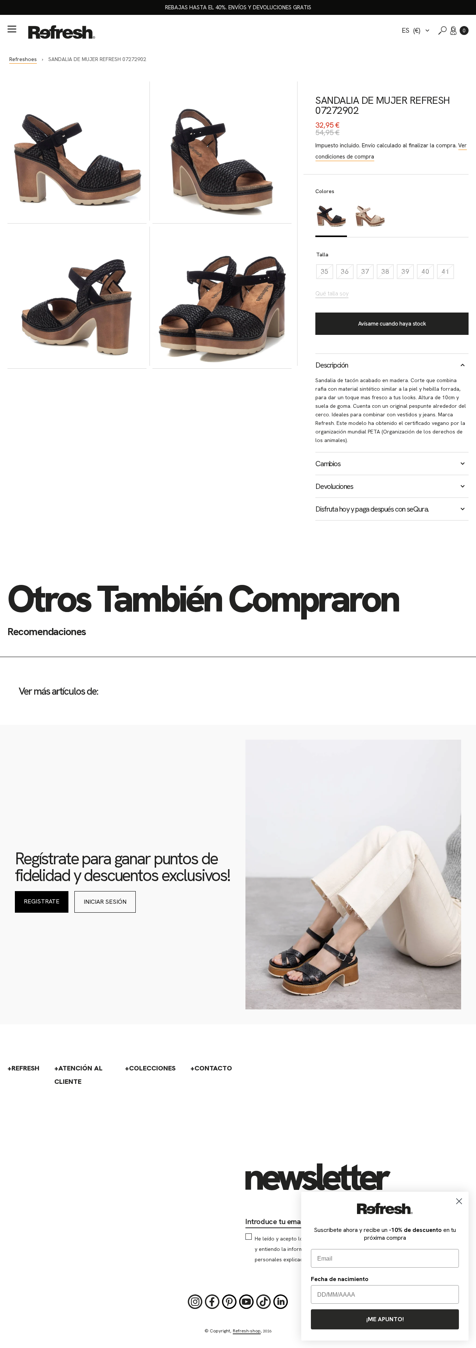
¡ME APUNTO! (385, 1319)
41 (447, 273)
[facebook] (212, 1301)
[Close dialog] (459, 1201)
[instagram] (195, 1301)
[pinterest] (229, 1301)
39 (407, 273)
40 (427, 273)
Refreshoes (23, 59)
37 (367, 273)
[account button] (453, 30)
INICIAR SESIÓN (105, 902)
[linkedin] (280, 1301)
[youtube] (246, 1301)
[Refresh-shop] (61, 32)
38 (387, 273)
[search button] (442, 30)
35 (327, 273)
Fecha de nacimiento (340, 1279)
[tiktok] (263, 1301)
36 (347, 273)
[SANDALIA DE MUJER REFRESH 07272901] (370, 217)
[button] (464, 30)
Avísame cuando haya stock (392, 323)
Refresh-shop (247, 1331)
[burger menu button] (11, 29)
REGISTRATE (42, 901)
